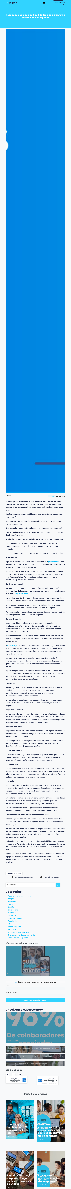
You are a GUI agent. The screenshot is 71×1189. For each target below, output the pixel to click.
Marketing (12, 913)
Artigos (52, 496)
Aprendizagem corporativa (19, 896)
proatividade (53, 562)
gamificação (12, 645)
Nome (7, 985)
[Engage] (35, 3)
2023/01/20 (43, 1139)
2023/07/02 (12, 1136)
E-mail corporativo (11, 992)
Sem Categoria (14, 927)
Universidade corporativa (18, 938)
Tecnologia (12, 929)
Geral (10, 904)
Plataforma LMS (15, 918)
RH (9, 924)
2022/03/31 (43, 1184)
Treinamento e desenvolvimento (21, 935)
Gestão (11, 907)
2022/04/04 (12, 1187)
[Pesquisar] (58, 885)
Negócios (12, 915)
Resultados (12, 921)
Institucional (13, 910)
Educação (12, 901)
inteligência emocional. (22, 594)
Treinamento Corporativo (14, 873)
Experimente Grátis (58, 2)
